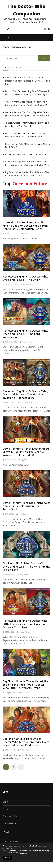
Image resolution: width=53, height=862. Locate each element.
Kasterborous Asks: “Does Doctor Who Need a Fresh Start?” (27, 146)
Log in (5, 801)
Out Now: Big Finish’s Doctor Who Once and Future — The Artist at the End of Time (26, 566)
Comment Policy (10, 841)
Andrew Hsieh (28, 284)
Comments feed (10, 816)
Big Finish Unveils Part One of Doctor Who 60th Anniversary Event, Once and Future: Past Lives (26, 742)
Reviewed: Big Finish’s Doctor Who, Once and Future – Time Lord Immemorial (25, 334)
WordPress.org (10, 823)
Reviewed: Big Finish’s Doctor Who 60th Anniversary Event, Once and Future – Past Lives (25, 624)
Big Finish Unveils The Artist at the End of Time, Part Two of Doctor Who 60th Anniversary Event (25, 684)
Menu (7, 37)
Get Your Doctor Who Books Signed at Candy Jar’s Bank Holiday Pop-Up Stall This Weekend (27, 114)
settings (23, 853)
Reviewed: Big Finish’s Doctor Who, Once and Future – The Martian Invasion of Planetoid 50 (25, 394)
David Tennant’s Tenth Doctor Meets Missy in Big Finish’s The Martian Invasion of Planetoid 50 (26, 452)
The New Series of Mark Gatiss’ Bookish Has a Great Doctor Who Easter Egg (27, 124)
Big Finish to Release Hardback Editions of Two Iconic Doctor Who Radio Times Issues (27, 174)
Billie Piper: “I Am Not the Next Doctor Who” (26, 154)
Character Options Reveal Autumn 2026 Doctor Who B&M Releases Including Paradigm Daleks (27, 80)
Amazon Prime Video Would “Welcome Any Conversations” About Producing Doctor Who (27, 103)
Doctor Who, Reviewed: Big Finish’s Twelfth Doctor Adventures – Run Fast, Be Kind (25, 135)
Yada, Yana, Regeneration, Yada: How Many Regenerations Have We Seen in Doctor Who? (27, 163)
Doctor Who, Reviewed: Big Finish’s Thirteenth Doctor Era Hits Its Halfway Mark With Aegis (27, 93)
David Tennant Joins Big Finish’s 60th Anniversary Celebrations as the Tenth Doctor (26, 506)
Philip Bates (23, 233)
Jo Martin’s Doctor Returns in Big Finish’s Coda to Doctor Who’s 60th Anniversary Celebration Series (25, 225)
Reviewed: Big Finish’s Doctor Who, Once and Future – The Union (25, 278)
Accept (7, 858)
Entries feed (8, 809)
